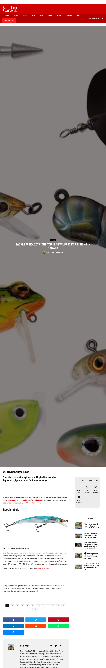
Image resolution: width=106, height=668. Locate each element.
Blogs (59, 15)
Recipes (50, 15)
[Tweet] (35, 619)
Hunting (16, 15)
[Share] (13, 619)
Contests (69, 15)
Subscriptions (9, 20)
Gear (33, 15)
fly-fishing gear (37, 500)
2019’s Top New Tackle (32, 503)
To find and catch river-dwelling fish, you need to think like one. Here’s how (92, 566)
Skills (25, 15)
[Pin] (58, 619)
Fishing (7, 15)
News (41, 15)
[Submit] (35, 626)
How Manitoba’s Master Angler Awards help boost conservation (91, 535)
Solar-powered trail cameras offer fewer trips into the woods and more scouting (91, 545)
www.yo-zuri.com (42, 568)
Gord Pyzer (50, 252)
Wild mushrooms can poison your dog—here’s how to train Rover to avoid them (92, 556)
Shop (78, 15)
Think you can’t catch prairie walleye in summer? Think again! (91, 526)
